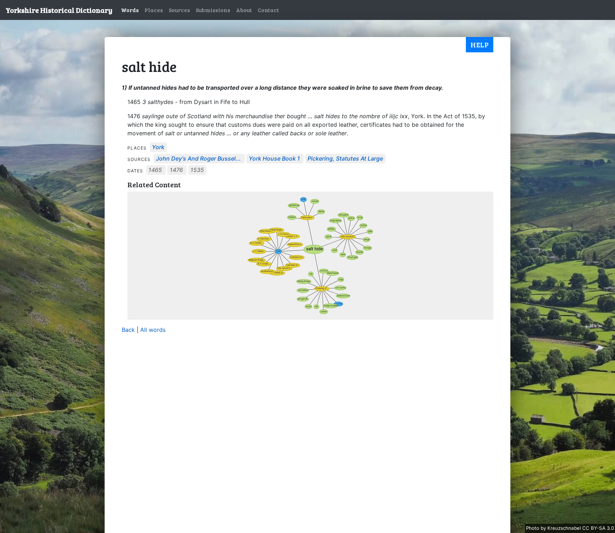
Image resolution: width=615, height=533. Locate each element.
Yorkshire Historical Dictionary (59, 10)
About (244, 10)
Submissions (213, 10)
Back (128, 329)
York (158, 147)
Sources (179, 10)
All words (152, 329)
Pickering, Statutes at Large (345, 158)
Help (480, 44)
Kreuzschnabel (564, 528)
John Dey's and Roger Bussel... (198, 158)
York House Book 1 (274, 158)
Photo (533, 528)
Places (153, 10)
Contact (268, 10)
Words (130, 10)
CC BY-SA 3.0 (598, 528)
